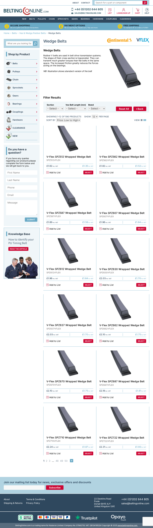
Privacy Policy (33, 503)
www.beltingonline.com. (128, 525)
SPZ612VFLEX (53, 272)
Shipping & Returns (13, 503)
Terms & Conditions (35, 499)
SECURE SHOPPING (20, 25)
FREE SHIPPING (131, 25)
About (75, 3)
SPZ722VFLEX (106, 441)
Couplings (111, 19)
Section (50, 105)
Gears (75, 19)
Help (147, 13)
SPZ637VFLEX (53, 329)
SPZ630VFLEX (106, 272)
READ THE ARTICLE (18, 249)
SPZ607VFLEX (106, 216)
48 (57, 460)
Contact (85, 3)
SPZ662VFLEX (106, 329)
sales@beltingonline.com (88, 13)
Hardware (98, 19)
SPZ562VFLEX (106, 160)
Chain (52, 19)
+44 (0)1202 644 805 (89, 9)
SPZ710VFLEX (53, 441)
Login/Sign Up (123, 13)
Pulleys (42, 19)
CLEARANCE (125, 19)
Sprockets (63, 19)
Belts (32, 19)
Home (6, 33)
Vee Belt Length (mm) (76, 105)
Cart (137, 13)
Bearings (85, 19)
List (110, 13)
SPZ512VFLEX (53, 160)
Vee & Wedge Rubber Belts (32, 33)
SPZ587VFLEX (53, 216)
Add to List (55, 172)
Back (140, 108)
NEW (24, 19)
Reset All (124, 108)
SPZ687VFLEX (106, 385)
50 (66, 460)
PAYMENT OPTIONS (74, 25)
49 (61, 460)
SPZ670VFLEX (53, 385)
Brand (91, 105)
